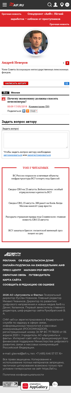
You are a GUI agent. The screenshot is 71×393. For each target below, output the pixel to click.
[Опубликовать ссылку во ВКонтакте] (23, 110)
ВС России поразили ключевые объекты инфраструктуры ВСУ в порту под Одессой (35, 177)
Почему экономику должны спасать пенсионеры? (32, 100)
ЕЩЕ (33, 111)
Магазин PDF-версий (39, 270)
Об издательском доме (36, 260)
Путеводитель (39, 275)
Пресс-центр (12, 270)
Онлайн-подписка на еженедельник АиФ (34, 265)
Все (5, 92)
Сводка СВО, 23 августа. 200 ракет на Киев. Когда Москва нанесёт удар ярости (35, 204)
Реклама (9, 260)
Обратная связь (14, 275)
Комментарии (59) (39, 106)
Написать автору (15, 83)
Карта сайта (12, 279)
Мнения (15, 92)
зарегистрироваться (39, 155)
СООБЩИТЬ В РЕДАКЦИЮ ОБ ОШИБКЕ (28, 284)
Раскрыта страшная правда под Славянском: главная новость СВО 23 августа (35, 218)
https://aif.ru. (49, 368)
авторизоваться (13, 155)
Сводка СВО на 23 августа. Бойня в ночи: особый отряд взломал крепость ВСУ (35, 191)
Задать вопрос (10, 128)
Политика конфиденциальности (23, 374)
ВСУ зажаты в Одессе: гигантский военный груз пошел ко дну (35, 232)
